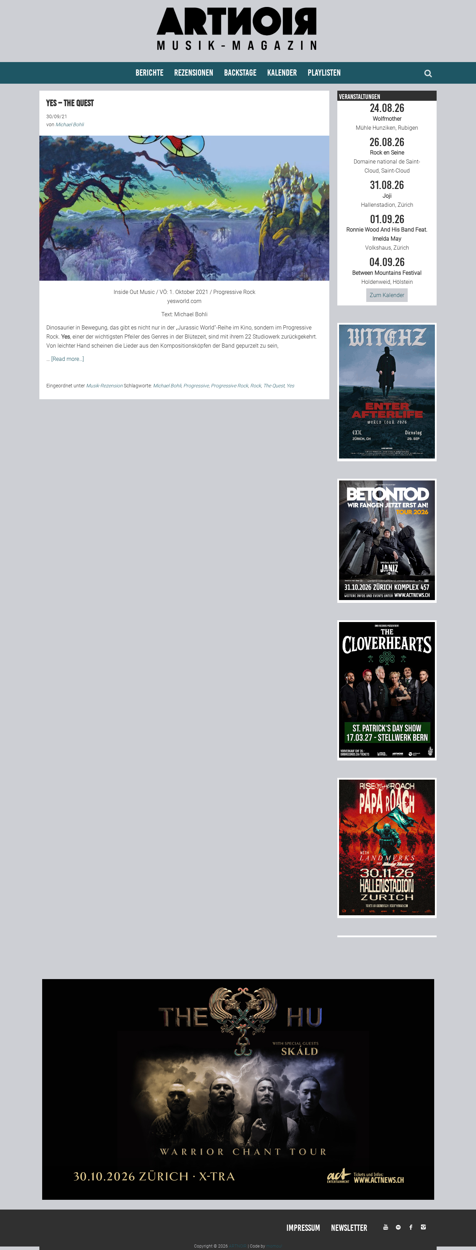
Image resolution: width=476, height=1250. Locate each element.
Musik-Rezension (104, 385)
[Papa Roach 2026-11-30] (387, 913)
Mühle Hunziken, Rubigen (387, 117)
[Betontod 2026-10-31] (387, 598)
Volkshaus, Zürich (387, 232)
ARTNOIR (238, 1246)
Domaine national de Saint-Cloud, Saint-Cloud (387, 155)
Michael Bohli (191, 314)
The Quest (273, 385)
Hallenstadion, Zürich (387, 194)
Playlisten (324, 73)
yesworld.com (184, 301)
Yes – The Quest (70, 103)
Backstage (240, 73)
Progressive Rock (229, 385)
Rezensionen (193, 73)
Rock (255, 385)
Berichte (149, 73)
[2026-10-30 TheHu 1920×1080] (238, 1198)
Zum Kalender (387, 295)
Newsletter (349, 1228)
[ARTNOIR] (238, 53)
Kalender (282, 73)
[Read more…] (67, 359)
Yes (290, 385)
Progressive (196, 385)
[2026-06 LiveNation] (387, 456)
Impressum (303, 1228)
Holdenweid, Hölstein (387, 271)
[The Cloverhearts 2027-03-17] (387, 755)
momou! (274, 1246)
